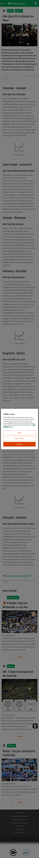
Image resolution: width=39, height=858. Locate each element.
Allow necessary (19, 438)
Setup (19, 432)
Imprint (11, 426)
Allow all (19, 444)
